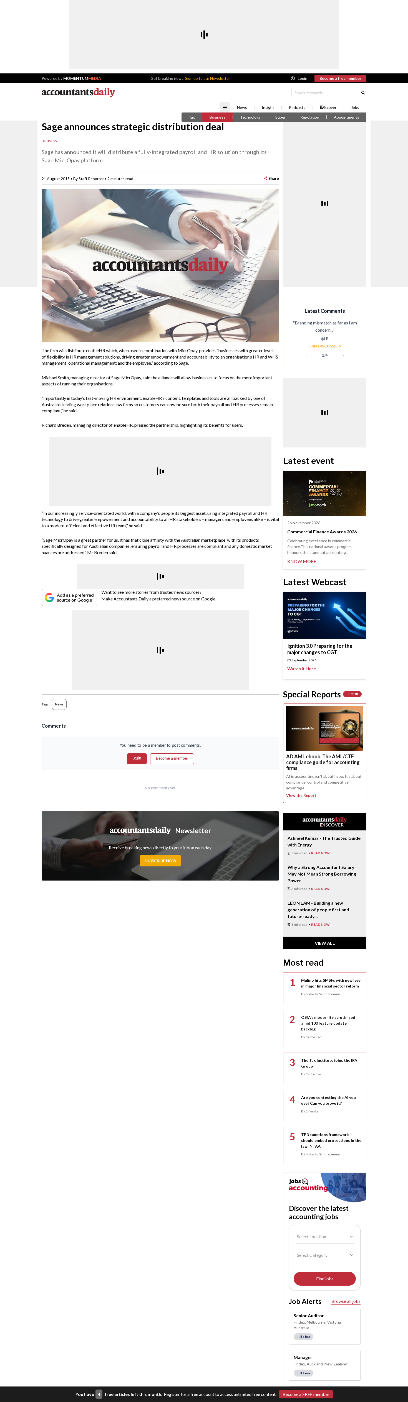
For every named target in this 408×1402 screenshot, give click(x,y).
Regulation (309, 117)
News (242, 107)
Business (217, 117)
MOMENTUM (82, 78)
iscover (330, 107)
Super (280, 117)
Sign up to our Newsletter (207, 78)
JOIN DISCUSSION (325, 346)
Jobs (355, 107)
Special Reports (320, 694)
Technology (250, 117)
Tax (192, 117)
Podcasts (297, 107)
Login (302, 78)
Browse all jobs (346, 1301)
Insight (268, 107)
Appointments (346, 117)
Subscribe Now (160, 860)
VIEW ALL (325, 943)
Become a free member (340, 78)
